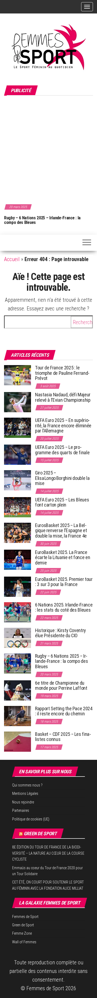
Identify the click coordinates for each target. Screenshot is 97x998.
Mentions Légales (25, 793)
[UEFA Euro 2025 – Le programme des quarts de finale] (17, 454)
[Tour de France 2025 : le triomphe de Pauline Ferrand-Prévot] (17, 374)
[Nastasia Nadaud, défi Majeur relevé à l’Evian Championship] (17, 401)
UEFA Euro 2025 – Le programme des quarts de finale (62, 449)
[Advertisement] (48, 149)
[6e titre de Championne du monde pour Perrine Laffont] (17, 689)
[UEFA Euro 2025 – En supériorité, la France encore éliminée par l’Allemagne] (17, 427)
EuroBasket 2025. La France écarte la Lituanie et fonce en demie (62, 557)
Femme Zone (22, 933)
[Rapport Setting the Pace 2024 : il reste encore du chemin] (17, 715)
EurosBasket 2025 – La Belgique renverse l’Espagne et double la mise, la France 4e (61, 530)
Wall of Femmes (24, 942)
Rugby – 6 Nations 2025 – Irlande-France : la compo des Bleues (42, 220)
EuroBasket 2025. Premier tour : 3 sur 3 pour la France (64, 581)
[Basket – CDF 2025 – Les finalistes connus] (17, 741)
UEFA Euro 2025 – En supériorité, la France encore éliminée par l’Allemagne (63, 425)
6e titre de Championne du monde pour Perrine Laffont (61, 685)
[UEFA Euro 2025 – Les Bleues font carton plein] (17, 506)
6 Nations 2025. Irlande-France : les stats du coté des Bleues (63, 607)
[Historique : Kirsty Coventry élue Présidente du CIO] (17, 637)
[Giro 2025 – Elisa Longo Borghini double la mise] (17, 479)
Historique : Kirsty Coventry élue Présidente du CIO (60, 633)
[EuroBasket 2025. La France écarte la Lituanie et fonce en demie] (17, 559)
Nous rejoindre (23, 802)
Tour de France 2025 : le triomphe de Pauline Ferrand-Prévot (62, 373)
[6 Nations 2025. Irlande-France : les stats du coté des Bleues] (17, 611)
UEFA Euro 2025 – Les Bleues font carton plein (62, 502)
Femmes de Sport (25, 916)
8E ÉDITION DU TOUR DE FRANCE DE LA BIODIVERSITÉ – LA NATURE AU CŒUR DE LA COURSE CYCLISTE (48, 853)
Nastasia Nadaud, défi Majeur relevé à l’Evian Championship (63, 397)
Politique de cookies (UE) (30, 819)
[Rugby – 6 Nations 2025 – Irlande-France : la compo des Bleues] (17, 663)
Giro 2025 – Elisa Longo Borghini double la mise (62, 478)
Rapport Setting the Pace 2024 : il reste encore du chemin (63, 711)
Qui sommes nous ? (27, 785)
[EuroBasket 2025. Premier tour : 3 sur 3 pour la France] (17, 586)
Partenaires (20, 810)
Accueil (12, 259)
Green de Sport (40, 833)
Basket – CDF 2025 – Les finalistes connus (63, 736)
